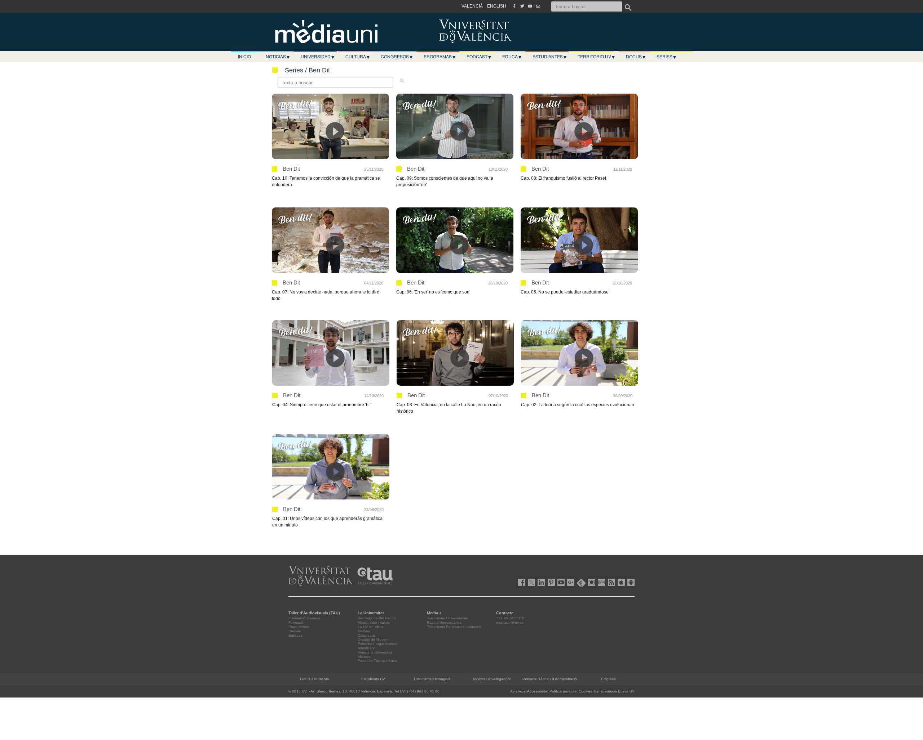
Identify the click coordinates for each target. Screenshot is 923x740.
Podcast (479, 56)
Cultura (357, 56)
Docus (635, 56)
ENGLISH (496, 6)
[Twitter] (522, 6)
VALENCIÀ (472, 6)
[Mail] (537, 6)
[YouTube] (530, 6)
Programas (439, 56)
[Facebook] (514, 6)
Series (666, 56)
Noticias (278, 56)
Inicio (244, 56)
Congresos (396, 56)
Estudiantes (549, 56)
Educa (511, 56)
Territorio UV (596, 56)
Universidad (317, 56)
